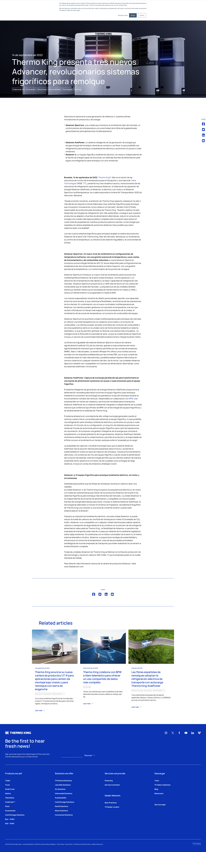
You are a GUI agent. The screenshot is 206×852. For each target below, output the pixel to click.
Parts (7, 806)
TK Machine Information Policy (82, 844)
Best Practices (111, 802)
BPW (131, 398)
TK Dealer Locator (112, 807)
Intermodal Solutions (63, 793)
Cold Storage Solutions (14, 814)
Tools (156, 780)
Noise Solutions (61, 810)
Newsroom (158, 793)
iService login (160, 804)
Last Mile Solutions (63, 784)
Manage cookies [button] (123, 15)
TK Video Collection (162, 784)
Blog (156, 789)
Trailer (7, 780)
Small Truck (10, 789)
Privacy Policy (69, 844)
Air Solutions (60, 789)
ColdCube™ (10, 802)
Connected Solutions (64, 814)
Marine (8, 793)
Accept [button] (133, 15)
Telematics (9, 797)
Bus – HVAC (10, 819)
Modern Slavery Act (97, 844)
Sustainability (60, 797)
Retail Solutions (61, 806)
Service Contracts (112, 784)
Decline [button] (142, 15)
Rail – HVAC (9, 823)
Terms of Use (60, 844)
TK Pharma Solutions (63, 780)
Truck (7, 784)
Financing (109, 780)
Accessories (10, 810)
